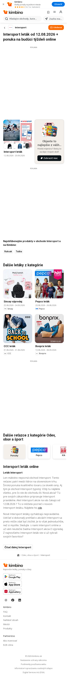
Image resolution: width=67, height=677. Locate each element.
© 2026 (33, 656)
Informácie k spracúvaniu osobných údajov (34, 668)
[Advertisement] (33, 82)
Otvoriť (58, 4)
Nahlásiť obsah (10, 620)
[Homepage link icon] (18, 555)
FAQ (5, 611)
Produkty (7, 628)
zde (40, 507)
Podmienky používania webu (33, 664)
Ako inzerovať (10, 640)
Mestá (6, 624)
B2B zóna (8, 644)
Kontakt (7, 615)
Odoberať (57, 27)
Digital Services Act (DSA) (33, 672)
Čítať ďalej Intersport (18, 547)
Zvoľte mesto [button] (56, 18)
